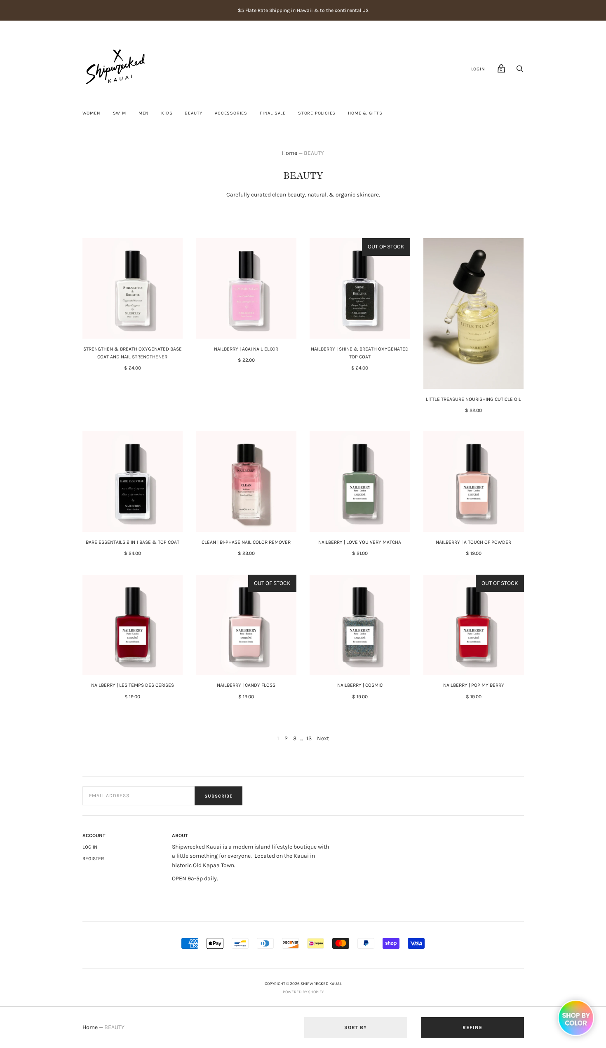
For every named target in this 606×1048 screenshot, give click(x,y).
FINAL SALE (273, 113)
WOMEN (91, 113)
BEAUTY (193, 113)
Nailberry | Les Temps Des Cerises (132, 685)
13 (309, 738)
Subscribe (218, 796)
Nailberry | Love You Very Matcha (359, 542)
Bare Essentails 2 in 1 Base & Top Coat (132, 542)
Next (323, 738)
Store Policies (317, 113)
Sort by (355, 1027)
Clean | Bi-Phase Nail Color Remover (246, 542)
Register (93, 858)
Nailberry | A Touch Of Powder (473, 542)
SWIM (119, 113)
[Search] (520, 71)
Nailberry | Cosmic (360, 685)
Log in (89, 847)
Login (478, 69)
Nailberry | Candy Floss (246, 685)
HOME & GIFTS (365, 113)
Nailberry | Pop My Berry (473, 685)
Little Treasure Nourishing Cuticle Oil (473, 399)
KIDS (166, 113)
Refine (472, 1027)
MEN (144, 113)
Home (289, 153)
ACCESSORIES (231, 113)
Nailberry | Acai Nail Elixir (246, 349)
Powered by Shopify (303, 992)
